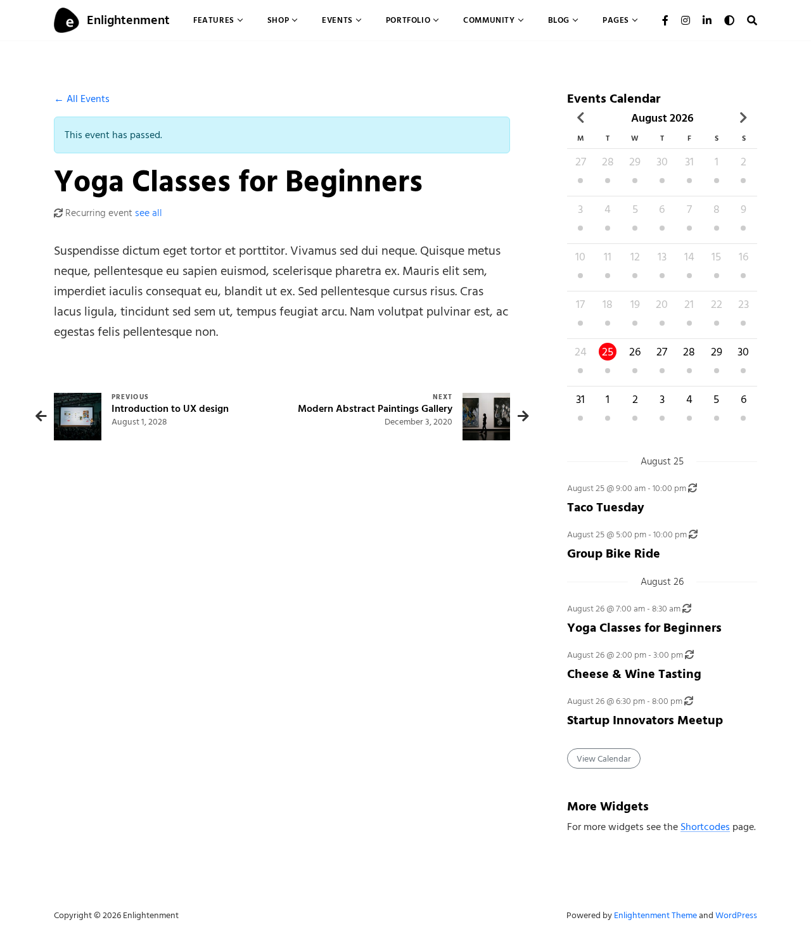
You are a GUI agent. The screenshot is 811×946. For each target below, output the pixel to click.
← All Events (82, 99)
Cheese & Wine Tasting (634, 674)
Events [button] (337, 20)
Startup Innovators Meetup (645, 720)
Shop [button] (278, 20)
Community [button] (488, 20)
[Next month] (743, 118)
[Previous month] (580, 118)
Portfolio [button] (408, 20)
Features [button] (213, 20)
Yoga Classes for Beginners (644, 628)
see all (148, 213)
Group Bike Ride (613, 553)
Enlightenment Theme (655, 915)
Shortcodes (705, 827)
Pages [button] (616, 20)
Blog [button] (559, 20)
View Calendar (604, 759)
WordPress (736, 915)
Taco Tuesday (605, 507)
